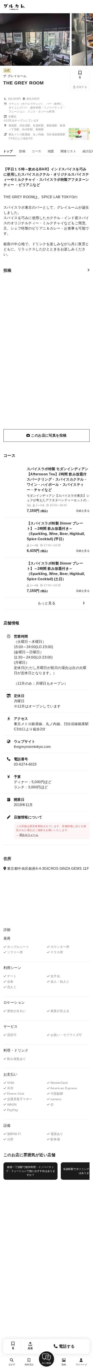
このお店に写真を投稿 (48, 435)
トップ (8, 151)
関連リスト (68, 151)
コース (36, 151)
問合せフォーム (28, 834)
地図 (51, 151)
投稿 (22, 151)
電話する (66, 1346)
